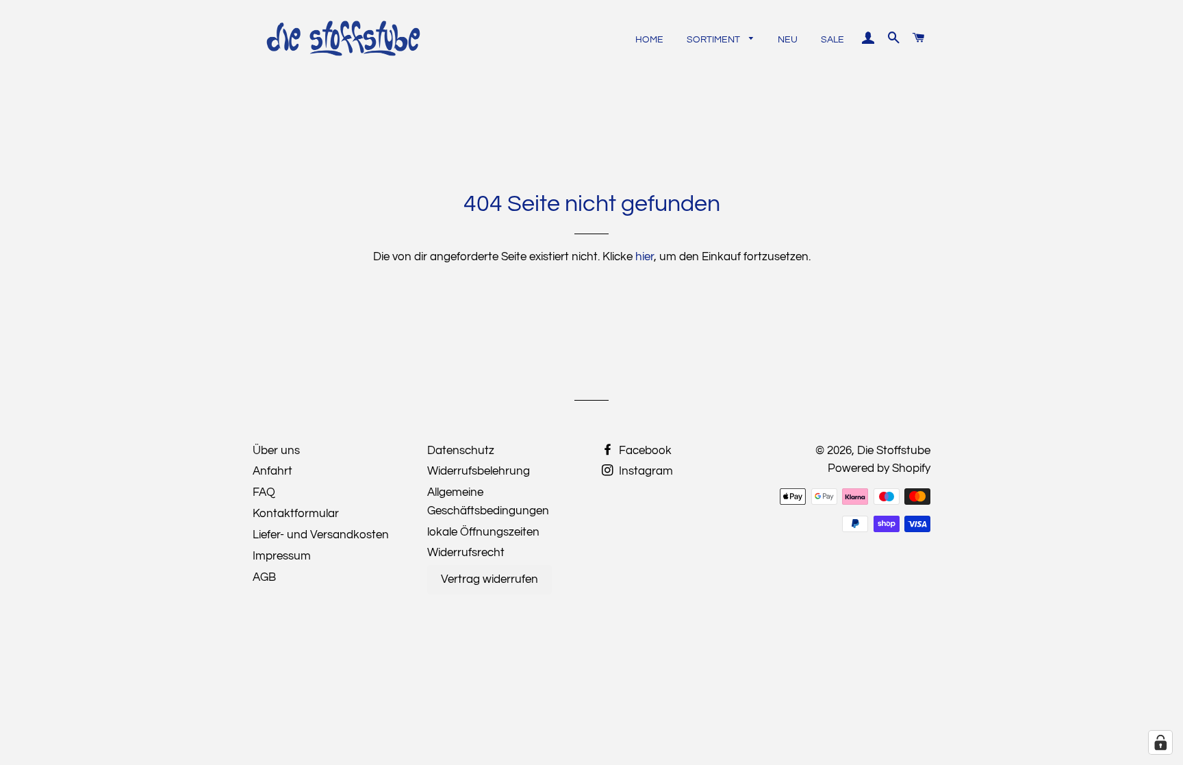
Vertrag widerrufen (489, 579)
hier (644, 257)
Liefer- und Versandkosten (321, 535)
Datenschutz (460, 450)
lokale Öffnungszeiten (483, 532)
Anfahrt (272, 471)
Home (649, 40)
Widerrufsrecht (466, 553)
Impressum (282, 556)
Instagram (644, 471)
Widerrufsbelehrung (478, 471)
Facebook (644, 450)
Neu (788, 40)
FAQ (264, 492)
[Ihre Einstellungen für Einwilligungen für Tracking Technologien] (1160, 742)
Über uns (276, 450)
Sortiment (714, 40)
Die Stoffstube (893, 450)
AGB (264, 577)
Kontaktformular (296, 513)
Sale (832, 40)
